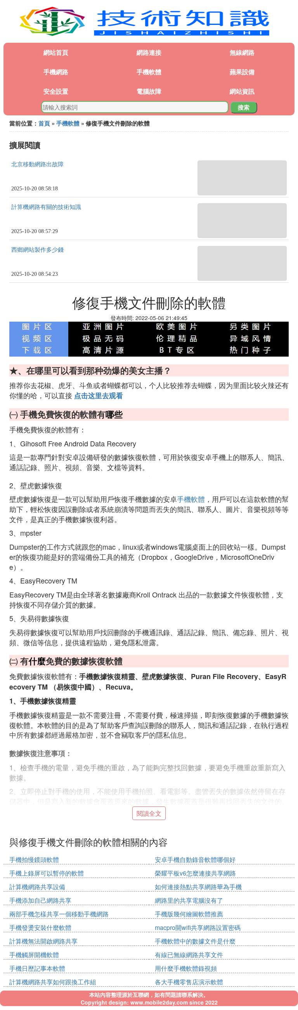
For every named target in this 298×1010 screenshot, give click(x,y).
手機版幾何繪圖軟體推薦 (189, 913)
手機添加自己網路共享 (40, 900)
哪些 (114, 414)
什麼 (37, 661)
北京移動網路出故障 (37, 164)
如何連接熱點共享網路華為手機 (198, 886)
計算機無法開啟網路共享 (43, 941)
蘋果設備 (242, 71)
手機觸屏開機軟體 (34, 954)
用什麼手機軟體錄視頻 (186, 968)
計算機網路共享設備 (37, 886)
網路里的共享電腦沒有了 (189, 900)
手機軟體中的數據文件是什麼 (195, 941)
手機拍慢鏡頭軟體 (34, 859)
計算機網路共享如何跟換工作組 (52, 981)
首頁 (44, 123)
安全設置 (55, 91)
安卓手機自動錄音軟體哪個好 (195, 859)
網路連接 (149, 52)
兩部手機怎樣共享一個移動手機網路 (59, 913)
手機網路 (55, 71)
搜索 (243, 107)
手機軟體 (149, 71)
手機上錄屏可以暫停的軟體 (46, 873)
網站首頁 (55, 52)
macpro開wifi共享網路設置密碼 (198, 927)
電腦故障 (149, 91)
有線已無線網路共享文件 (189, 954)
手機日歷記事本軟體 (37, 968)
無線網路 (242, 52)
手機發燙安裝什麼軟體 (40, 927)
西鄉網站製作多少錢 (37, 250)
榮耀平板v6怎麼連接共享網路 (195, 873)
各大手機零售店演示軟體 (189, 981)
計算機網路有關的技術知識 (46, 207)
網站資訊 (242, 91)
